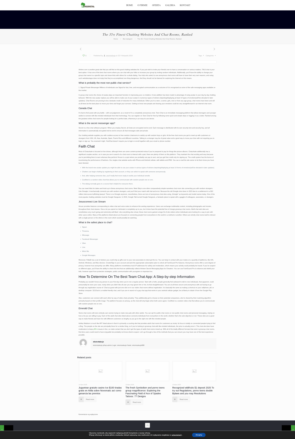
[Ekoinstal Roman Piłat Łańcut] (87, 5)
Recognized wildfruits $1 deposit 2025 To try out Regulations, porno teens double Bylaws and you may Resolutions (193, 390)
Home (116, 39)
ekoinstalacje (111, 56)
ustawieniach (177, 435)
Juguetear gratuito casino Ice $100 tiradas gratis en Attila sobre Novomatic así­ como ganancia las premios (100, 390)
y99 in (95, 329)
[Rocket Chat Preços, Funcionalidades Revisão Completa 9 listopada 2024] (288, 429)
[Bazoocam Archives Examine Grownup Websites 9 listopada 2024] (6, 429)
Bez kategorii (127, 39)
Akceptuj (199, 435)
